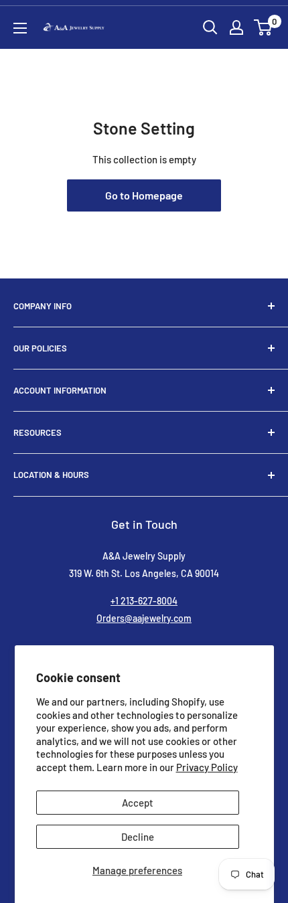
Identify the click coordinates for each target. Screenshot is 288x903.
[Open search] (210, 27)
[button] (263, 27)
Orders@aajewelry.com (144, 618)
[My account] (236, 27)
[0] (263, 27)
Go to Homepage (144, 195)
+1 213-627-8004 (144, 600)
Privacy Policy (207, 767)
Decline (137, 837)
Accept (137, 803)
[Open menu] (20, 28)
